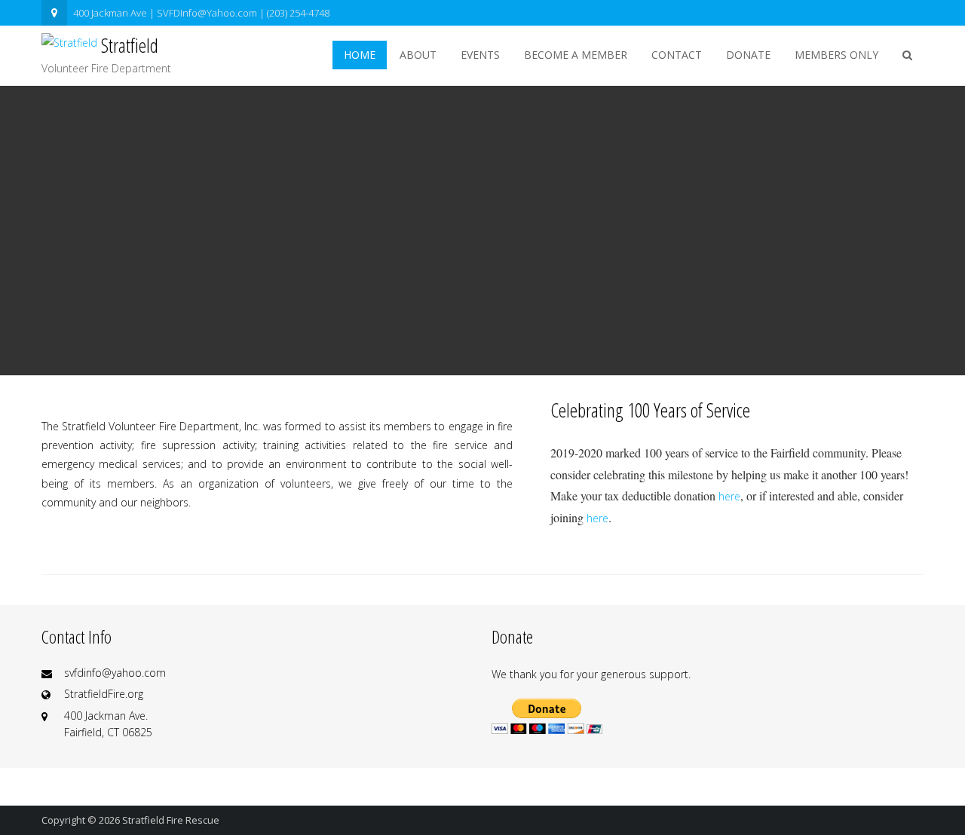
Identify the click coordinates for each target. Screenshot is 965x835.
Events (480, 54)
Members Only (836, 54)
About (418, 54)
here (729, 496)
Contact (676, 54)
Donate (748, 54)
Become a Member (575, 54)
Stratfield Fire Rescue (170, 820)
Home (359, 54)
